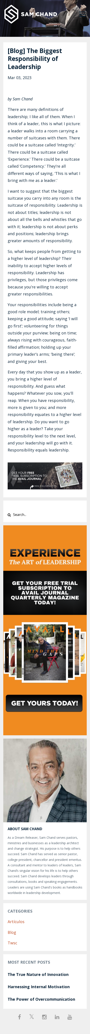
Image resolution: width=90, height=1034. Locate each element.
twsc (12, 942)
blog (12, 932)
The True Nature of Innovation (38, 974)
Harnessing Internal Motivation (39, 986)
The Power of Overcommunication (41, 999)
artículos (16, 921)
